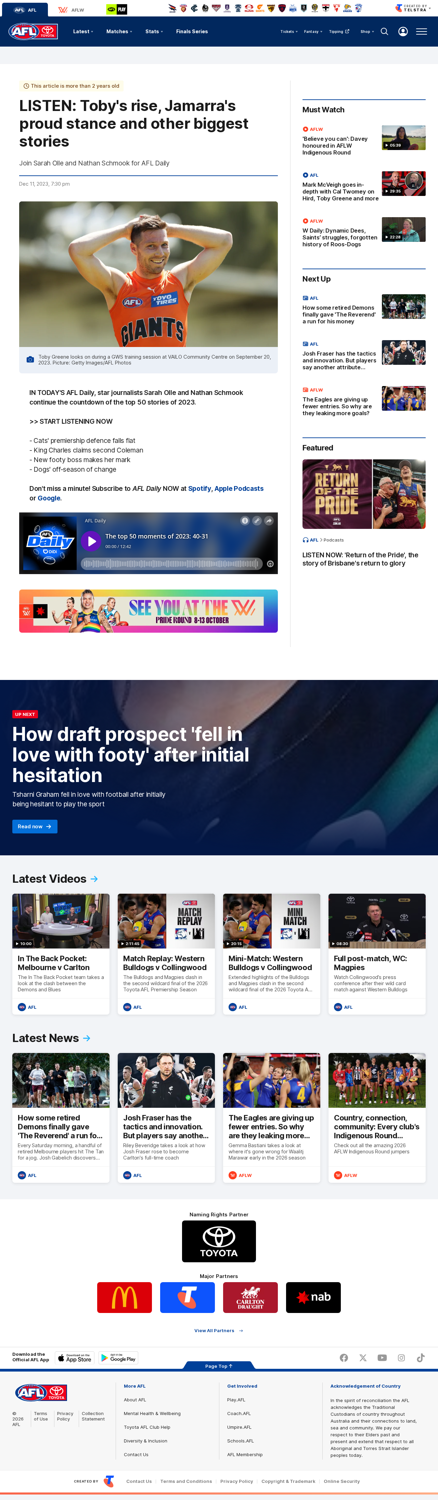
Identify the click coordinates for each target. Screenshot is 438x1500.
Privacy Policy (65, 1416)
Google (49, 498)
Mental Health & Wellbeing (152, 1413)
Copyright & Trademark (288, 1481)
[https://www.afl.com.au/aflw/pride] (148, 611)
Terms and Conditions (186, 1481)
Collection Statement (93, 1416)
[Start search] (384, 31)
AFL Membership (245, 1454)
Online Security (342, 1481)
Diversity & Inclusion (145, 1440)
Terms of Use (41, 1416)
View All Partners (214, 1330)
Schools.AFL (240, 1440)
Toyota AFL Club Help (147, 1427)
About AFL (135, 1399)
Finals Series (192, 31)
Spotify (199, 488)
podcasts (334, 540)
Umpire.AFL (239, 1427)
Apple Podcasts (239, 488)
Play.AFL (236, 1399)
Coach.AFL (239, 1413)
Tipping (336, 31)
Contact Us (136, 1454)
